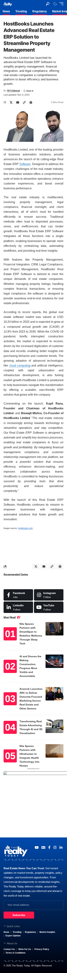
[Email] (18, 102)
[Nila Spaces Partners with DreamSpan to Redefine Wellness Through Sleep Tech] (54, 628)
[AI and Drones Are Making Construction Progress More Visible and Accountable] (54, 661)
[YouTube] (36, 847)
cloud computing (19, 365)
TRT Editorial (13, 90)
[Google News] (43, 847)
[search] (47, 4)
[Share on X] (11, 102)
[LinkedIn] (18, 607)
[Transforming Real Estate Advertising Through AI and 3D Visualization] (54, 726)
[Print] (31, 102)
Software (25, 164)
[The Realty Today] (8, 3)
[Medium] (48, 607)
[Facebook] (18, 595)
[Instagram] (48, 595)
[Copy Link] (24, 102)
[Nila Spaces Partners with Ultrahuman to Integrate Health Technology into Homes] (54, 751)
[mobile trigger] (60, 3)
